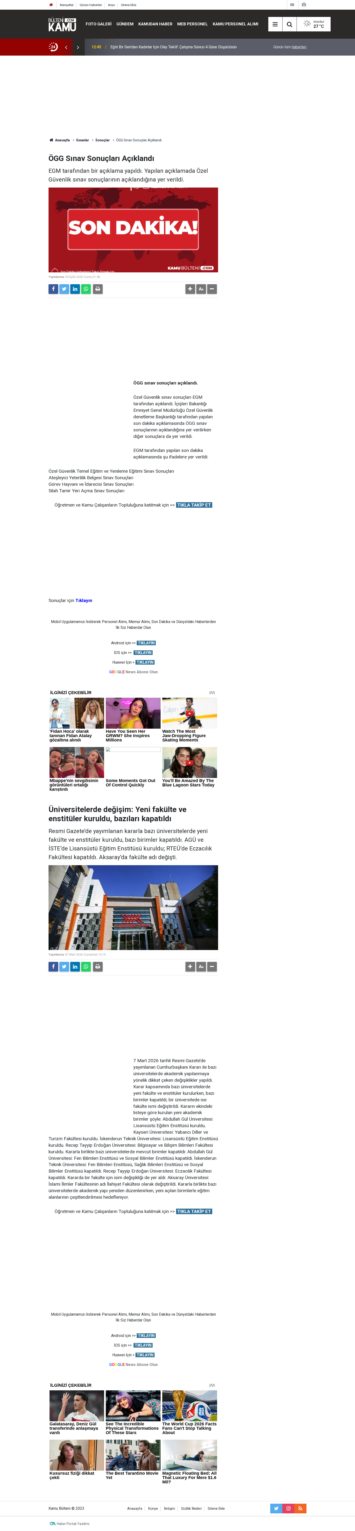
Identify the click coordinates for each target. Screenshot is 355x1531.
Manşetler (67, 5)
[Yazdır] (98, 289)
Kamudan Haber (155, 24)
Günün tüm (289, 47)
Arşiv (111, 5)
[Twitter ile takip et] (276, 1508)
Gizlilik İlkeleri (191, 1509)
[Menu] (275, 24)
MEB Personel (192, 24)
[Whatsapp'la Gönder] (86, 289)
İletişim (169, 1509)
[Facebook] (53, 289)
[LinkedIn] (75, 289)
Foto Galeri (99, 24)
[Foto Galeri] (303, 4)
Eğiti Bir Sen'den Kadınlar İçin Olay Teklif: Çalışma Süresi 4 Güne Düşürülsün (173, 47)
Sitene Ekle (128, 5)
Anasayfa (134, 1509)
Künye (153, 1509)
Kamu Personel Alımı (235, 24)
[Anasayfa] (51, 5)
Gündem (125, 24)
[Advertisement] (177, 97)
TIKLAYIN (146, 643)
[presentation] (66, 47)
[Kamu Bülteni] (62, 24)
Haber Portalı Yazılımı (73, 1524)
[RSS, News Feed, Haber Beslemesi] (300, 1508)
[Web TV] (292, 4)
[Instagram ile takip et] (288, 1508)
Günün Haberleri (91, 5)
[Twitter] (64, 289)
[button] (190, 289)
